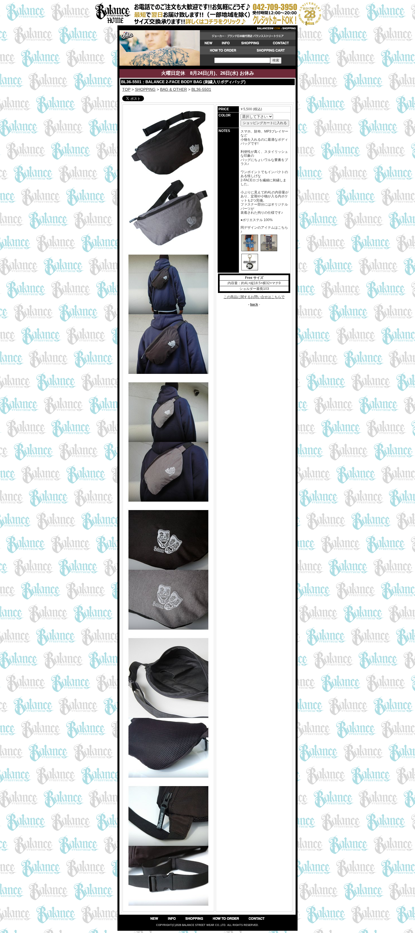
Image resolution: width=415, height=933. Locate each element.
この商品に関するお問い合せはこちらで (254, 297)
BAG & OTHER (173, 89)
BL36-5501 (201, 89)
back (254, 304)
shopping (145, 89)
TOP (126, 89)
